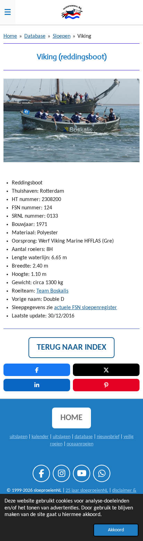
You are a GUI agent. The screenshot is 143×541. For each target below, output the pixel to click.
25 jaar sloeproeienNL (87, 490)
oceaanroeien (80, 444)
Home (10, 36)
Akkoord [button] (116, 530)
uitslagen (18, 436)
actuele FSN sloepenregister (85, 308)
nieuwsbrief (108, 436)
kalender (40, 436)
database (84, 436)
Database (34, 36)
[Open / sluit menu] (7, 12)
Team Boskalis (52, 291)
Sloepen (61, 36)
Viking (84, 36)
